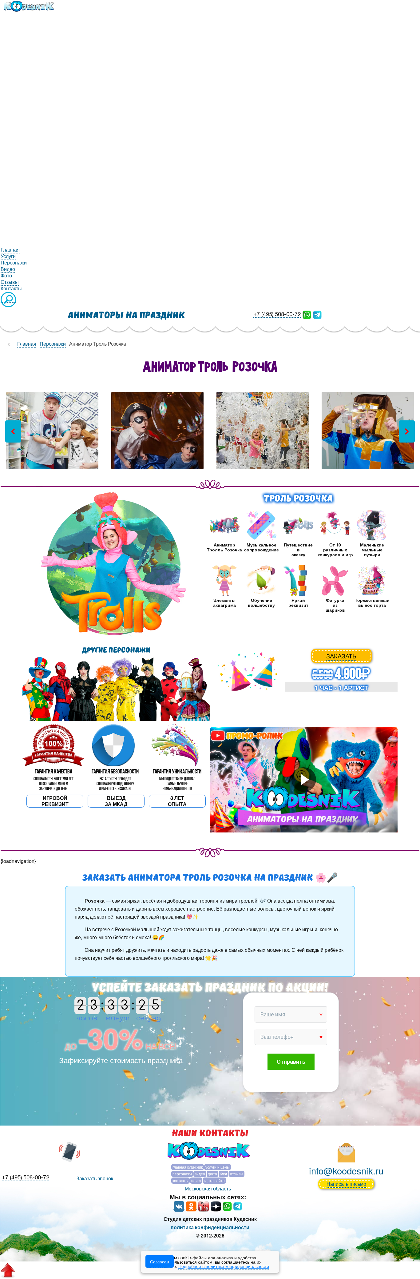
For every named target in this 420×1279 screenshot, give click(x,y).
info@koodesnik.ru (346, 1170)
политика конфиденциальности (210, 1227)
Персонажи (182, 1173)
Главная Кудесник (187, 1167)
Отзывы (236, 1173)
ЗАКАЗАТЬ (341, 655)
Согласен (159, 1261)
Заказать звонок (94, 1178)
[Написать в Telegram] (317, 314)
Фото (212, 1173)
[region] (210, 431)
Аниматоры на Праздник (126, 315)
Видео (200, 1173)
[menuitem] (28, 5)
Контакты (180, 1180)
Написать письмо (346, 1183)
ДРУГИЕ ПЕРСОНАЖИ (116, 650)
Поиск (196, 1180)
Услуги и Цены (217, 1167)
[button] (13, 431)
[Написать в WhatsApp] (306, 314)
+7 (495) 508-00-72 (277, 314)
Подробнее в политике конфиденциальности (223, 1266)
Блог (223, 1173)
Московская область (208, 1188)
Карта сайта (214, 1180)
